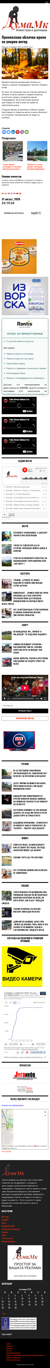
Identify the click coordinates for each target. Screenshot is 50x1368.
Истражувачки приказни (11, 1229)
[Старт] (5, 698)
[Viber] (22, 132)
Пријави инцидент (8, 1241)
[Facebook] (4, 132)
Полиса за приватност (13, 1357)
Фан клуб (5, 1216)
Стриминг (5, 1219)
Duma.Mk (4, 519)
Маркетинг (9, 1346)
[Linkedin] (13, 132)
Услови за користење (13, 1360)
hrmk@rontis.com (12, 391)
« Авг (3, 1313)
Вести (4, 1223)
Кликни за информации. (13, 1105)
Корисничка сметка (25, 718)
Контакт (9, 1350)
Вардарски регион (8, 1226)
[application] (25, 688)
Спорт (4, 1235)
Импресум (9, 1348)
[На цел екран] (45, 698)
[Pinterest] (18, 132)
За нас (8, 1343)
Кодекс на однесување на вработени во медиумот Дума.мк (25, 1355)
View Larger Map (6, 1151)
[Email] (27, 132)
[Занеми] (41, 698)
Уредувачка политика (13, 1353)
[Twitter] (9, 132)
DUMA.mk (10, 519)
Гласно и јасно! (7, 1238)
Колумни (5, 1232)
